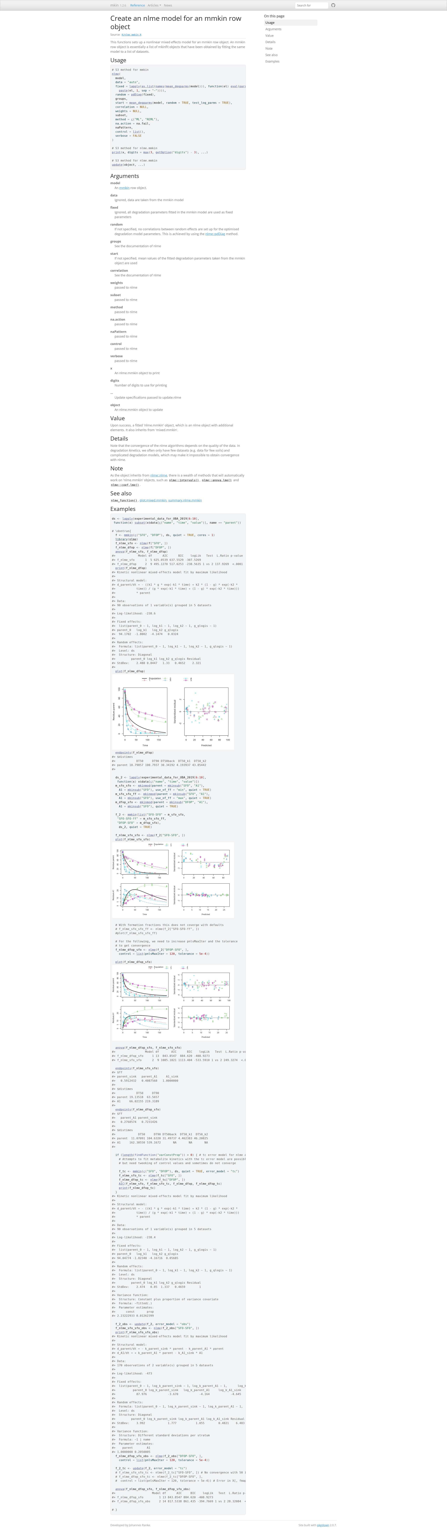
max (146, 152)
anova (119, 551)
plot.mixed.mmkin (153, 500)
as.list (148, 86)
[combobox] (311, 5)
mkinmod (144, 785)
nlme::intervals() (184, 480)
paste (123, 90)
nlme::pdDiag (215, 234)
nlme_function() (124, 500)
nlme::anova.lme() (217, 480)
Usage (269, 22)
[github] (333, 5)
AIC (121, 1183)
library (121, 539)
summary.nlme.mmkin (185, 500)
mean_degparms (177, 86)
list (136, 131)
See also (271, 55)
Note (269, 48)
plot (118, 671)
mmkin (124, 188)
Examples (272, 61)
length (127, 1155)
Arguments (273, 29)
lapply (134, 86)
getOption (163, 152)
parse (243, 86)
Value (269, 35)
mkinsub (174, 785)
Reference (137, 5)
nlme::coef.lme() (125, 485)
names (160, 86)
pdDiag (136, 94)
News (168, 5)
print (116, 152)
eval (234, 86)
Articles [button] (153, 5)
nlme (115, 74)
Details (270, 42)
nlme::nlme (158, 475)
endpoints (123, 752)
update (117, 164)
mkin (114, 5)
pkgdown (323, 1525)
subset (140, 522)
